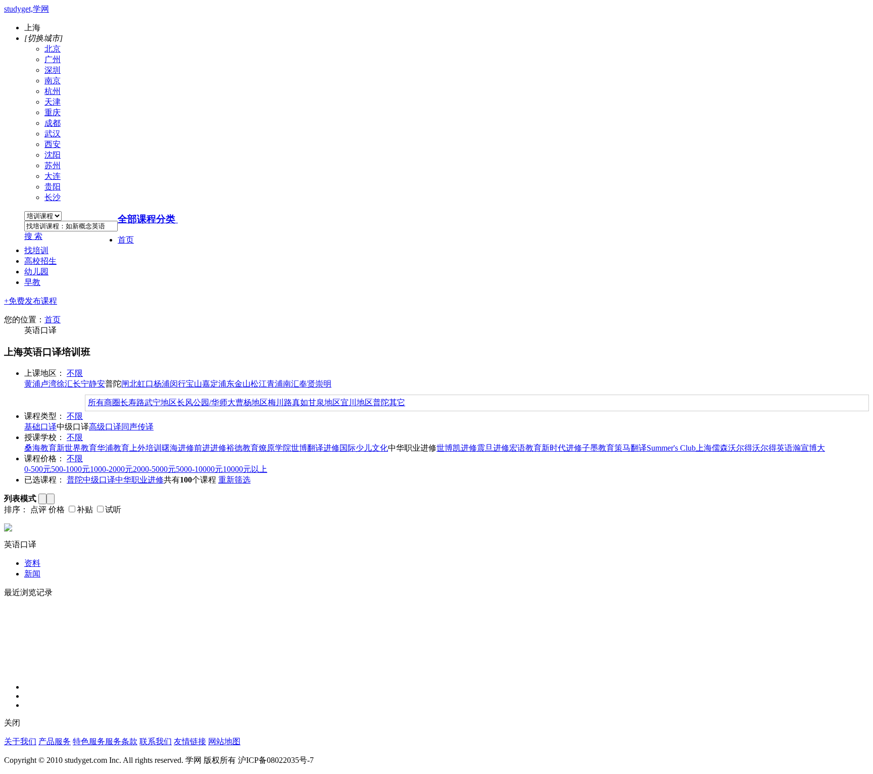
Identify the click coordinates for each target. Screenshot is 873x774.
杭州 (52, 91)
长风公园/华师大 (206, 402)
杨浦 (162, 383)
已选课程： (44, 479)
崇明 (323, 383)
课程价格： (44, 458)
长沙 (52, 197)
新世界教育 (77, 448)
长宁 (81, 383)
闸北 (129, 383)
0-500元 (37, 469)
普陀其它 (389, 402)
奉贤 (307, 383)
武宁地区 (160, 402)
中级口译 (99, 479)
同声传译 (137, 426)
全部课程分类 (146, 219)
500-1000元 (70, 469)
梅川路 (280, 402)
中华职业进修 (139, 479)
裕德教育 (242, 448)
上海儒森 (712, 448)
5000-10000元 (199, 469)
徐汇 (65, 383)
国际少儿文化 (364, 448)
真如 (300, 402)
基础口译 (40, 426)
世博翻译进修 (315, 448)
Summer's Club (671, 448)
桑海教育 (40, 448)
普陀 (75, 479)
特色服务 (89, 741)
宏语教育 (525, 448)
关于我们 (20, 741)
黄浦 (32, 383)
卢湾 (48, 383)
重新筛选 (234, 479)
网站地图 (224, 741)
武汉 (52, 133)
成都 (52, 123)
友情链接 (190, 741)
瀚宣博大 (809, 448)
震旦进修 (493, 448)
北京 (52, 48)
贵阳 (52, 186)
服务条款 (121, 741)
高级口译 (105, 426)
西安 (52, 144)
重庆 (52, 112)
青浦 (275, 383)
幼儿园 (36, 271)
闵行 (178, 383)
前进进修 (210, 448)
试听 (113, 509)
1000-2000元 (111, 469)
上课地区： (44, 373)
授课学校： (44, 437)
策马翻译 (630, 448)
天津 (52, 102)
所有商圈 (104, 402)
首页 (126, 239)
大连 (52, 176)
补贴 (85, 509)
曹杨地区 (251, 402)
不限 (75, 373)
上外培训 (145, 448)
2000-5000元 (154, 469)
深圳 (52, 70)
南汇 (291, 383)
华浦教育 (113, 448)
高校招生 (40, 261)
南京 (52, 80)
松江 (259, 383)
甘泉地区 (324, 402)
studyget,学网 (26, 9)
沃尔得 (740, 448)
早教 (32, 282)
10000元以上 (245, 469)
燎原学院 (275, 448)
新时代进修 (562, 448)
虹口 (145, 383)
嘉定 (210, 383)
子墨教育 (598, 448)
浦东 (226, 383)
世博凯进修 (457, 448)
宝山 (194, 383)
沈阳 (52, 155)
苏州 (52, 165)
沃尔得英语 (772, 448)
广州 (52, 59)
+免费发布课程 (30, 301)
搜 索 (33, 236)
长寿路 (132, 402)
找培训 (36, 250)
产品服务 (54, 741)
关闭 (12, 722)
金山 (242, 383)
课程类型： (44, 416)
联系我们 (155, 741)
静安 (97, 383)
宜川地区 (357, 402)
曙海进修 (178, 448)
